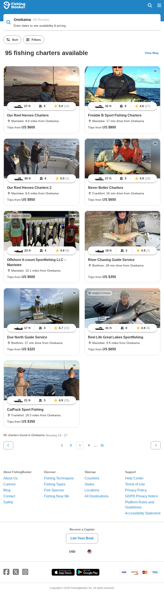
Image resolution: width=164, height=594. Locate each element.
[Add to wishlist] (74, 71)
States (89, 484)
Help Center (134, 478)
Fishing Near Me (56, 496)
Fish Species (54, 490)
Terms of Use (135, 484)
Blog (6, 490)
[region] (41, 106)
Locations (92, 490)
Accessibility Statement (142, 513)
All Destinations (96, 496)
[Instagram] (25, 572)
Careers (9, 484)
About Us (10, 478)
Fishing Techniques (59, 478)
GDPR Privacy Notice (141, 496)
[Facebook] (6, 572)
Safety (8, 502)
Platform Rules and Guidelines (139, 504)
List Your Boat (82, 538)
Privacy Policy (136, 490)
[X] (16, 572)
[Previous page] (8, 445)
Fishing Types (54, 484)
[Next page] (156, 445)
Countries (92, 478)
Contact (9, 496)
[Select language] (89, 551)
